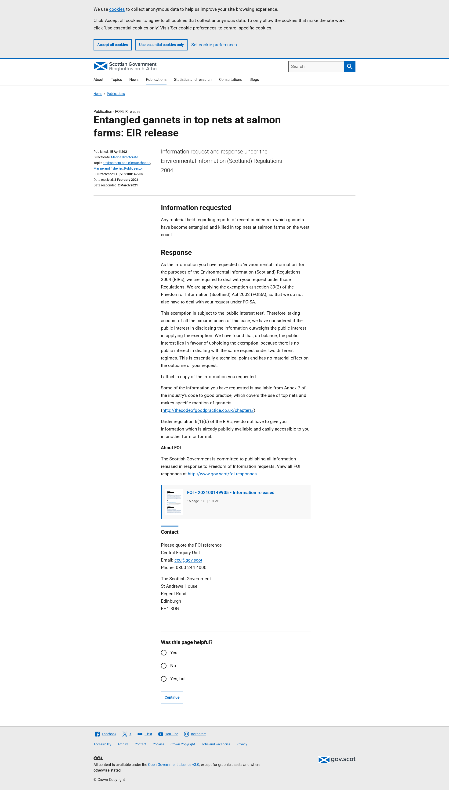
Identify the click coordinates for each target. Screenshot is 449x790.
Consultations (230, 79)
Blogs (254, 79)
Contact (140, 744)
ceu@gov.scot (188, 560)
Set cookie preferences (214, 44)
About (98, 79)
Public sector (133, 168)
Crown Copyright (182, 744)
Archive (123, 744)
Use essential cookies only (161, 45)
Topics (116, 79)
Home (98, 94)
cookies (117, 9)
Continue (172, 697)
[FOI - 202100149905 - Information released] (174, 502)
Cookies (158, 744)
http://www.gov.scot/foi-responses (222, 474)
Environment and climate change (126, 163)
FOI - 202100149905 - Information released (231, 492)
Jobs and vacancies (215, 744)
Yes (173, 652)
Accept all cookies (112, 45)
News (133, 79)
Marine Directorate (124, 157)
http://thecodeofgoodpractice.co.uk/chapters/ (208, 410)
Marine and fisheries (108, 168)
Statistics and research (193, 79)
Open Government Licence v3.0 (173, 764)
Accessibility (102, 744)
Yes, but (178, 678)
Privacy (241, 744)
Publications (156, 79)
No (173, 665)
